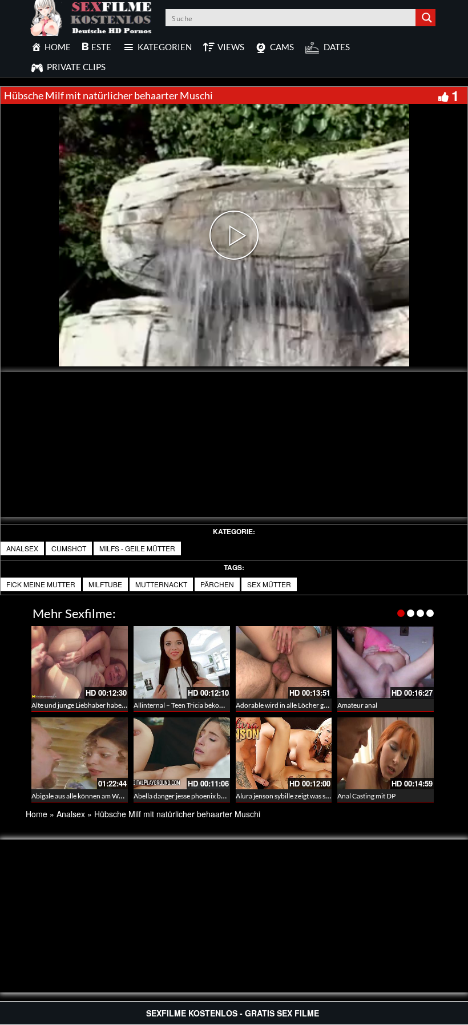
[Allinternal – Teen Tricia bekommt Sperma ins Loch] (182, 662)
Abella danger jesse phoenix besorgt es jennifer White (212, 796)
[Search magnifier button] (426, 17)
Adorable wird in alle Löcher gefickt (288, 705)
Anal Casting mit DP (366, 796)
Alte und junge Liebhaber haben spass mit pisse (100, 705)
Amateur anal (357, 705)
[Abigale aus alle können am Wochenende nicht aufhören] (79, 753)
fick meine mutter (40, 584)
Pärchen (217, 584)
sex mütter (269, 584)
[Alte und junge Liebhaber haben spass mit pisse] (79, 662)
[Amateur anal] (385, 662)
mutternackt (161, 584)
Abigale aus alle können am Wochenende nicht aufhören (114, 796)
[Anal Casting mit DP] (385, 753)
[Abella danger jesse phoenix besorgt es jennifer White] (182, 753)
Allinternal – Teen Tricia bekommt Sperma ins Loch (208, 705)
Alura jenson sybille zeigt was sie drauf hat (297, 796)
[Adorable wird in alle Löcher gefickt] (284, 662)
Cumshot (68, 548)
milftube (105, 584)
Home (36, 814)
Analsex (22, 548)
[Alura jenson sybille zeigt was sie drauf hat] (284, 753)
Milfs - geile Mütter (137, 548)
